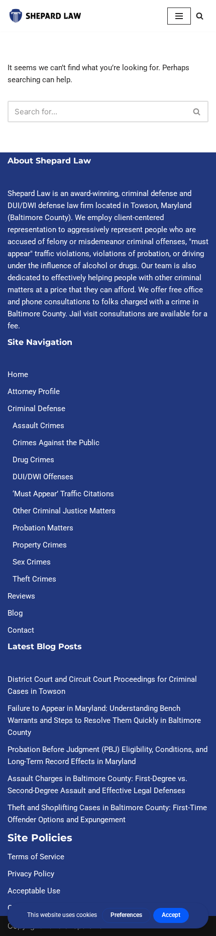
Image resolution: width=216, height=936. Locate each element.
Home (18, 374)
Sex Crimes (32, 562)
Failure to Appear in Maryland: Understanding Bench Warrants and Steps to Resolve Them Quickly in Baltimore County (104, 720)
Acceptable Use (34, 890)
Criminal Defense (36, 408)
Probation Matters (43, 527)
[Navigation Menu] (179, 16)
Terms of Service (36, 856)
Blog (15, 613)
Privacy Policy (31, 873)
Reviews (21, 596)
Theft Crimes (34, 579)
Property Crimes (40, 544)
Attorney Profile (34, 391)
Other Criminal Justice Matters (64, 510)
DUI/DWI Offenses (43, 476)
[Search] (199, 16)
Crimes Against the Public (56, 442)
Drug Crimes (33, 459)
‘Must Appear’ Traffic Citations (63, 493)
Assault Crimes (38, 425)
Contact (21, 630)
